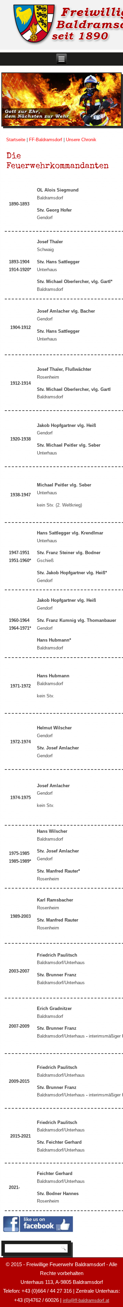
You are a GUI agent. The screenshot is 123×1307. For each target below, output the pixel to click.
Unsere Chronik (81, 139)
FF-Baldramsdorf (45, 139)
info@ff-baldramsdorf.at (86, 1300)
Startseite (15, 139)
